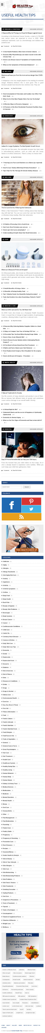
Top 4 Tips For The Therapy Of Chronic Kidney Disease (20, 170)
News (20, 1025)
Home (3, 1025)
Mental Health (7, 800)
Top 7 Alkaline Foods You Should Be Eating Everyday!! (20, 294)
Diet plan (30, 983)
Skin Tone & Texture (9, 882)
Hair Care (6, 753)
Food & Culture (7, 718)
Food (4, 715)
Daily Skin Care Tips (9, 647)
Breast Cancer (7, 619)
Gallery (14, 1025)
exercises (34, 986)
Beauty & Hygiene (8, 606)
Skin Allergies (7, 865)
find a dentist (29, 989)
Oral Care (6, 807)
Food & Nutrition (8, 725)
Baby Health (7, 599)
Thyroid (5, 906)
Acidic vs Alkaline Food (9, 969)
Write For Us (27, 1025)
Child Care (6, 630)
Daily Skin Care (8, 643)
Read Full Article (17, 46)
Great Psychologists (9, 749)
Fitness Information (9, 712)
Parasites (25, 1002)
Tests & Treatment (9, 903)
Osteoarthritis (7, 811)
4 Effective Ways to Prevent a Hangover (16, 104)
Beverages (6, 613)
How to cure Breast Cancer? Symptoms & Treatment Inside (22, 60)
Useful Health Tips (16, 1030)
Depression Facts (8, 660)
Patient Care (7, 828)
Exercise (6, 701)
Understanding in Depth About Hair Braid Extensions (20, 233)
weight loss (19, 1012)
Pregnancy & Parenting (10, 838)
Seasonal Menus (8, 852)
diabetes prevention (19, 983)
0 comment (6, 46)
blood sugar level (30, 973)
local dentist (6, 1002)
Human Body (7, 777)
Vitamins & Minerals (9, 920)
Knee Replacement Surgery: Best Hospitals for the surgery (22, 351)
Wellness (6, 927)
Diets (4, 677)
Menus (5, 804)
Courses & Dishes (9, 640)
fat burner (5, 989)
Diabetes (6, 667)
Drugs (5, 688)
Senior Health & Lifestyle (11, 855)
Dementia (6, 650)
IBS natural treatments (9, 996)
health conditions (7, 992)
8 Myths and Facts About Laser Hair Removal (17, 348)
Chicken (32, 976)
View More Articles (36, 29)
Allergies (6, 568)
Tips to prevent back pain (10, 1009)
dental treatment (28, 979)
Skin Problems (7, 879)
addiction (21, 969)
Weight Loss (7, 923)
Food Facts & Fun (8, 736)
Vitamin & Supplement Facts (12, 917)
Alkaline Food (31, 969)
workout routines (7, 1016)
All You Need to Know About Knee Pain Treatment (19, 345)
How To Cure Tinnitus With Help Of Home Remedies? (20, 168)
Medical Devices (8, 787)
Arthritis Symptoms (9, 589)
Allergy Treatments (9, 572)
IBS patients (21, 996)
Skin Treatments (8, 886)
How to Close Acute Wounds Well (13, 337)
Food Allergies (7, 732)
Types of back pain (8, 1012)
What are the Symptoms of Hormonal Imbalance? (18, 65)
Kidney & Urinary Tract (10, 783)
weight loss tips (30, 1012)
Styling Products (8, 893)
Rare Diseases (7, 845)
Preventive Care (8, 841)
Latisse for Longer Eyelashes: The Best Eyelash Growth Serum (21, 146)
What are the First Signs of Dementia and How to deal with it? (22, 420)
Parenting (6, 824)
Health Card (6, 759)
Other (4, 814)
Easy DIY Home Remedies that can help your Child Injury (19, 459)
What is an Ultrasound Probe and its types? (15, 270)
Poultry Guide (7, 831)
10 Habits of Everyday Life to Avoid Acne (16, 224)
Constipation (6, 979)
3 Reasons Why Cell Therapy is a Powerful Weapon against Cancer (22, 33)
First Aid (5, 708)
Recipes (5, 848)
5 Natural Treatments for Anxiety (12, 393)
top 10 (21, 1009)
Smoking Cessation (9, 889)
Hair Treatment (7, 756)
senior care (6, 1006)
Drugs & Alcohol (8, 691)
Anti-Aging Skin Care (9, 575)
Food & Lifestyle (8, 722)
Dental (5, 654)
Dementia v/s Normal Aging (12, 417)
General (5, 742)
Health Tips (19, 992)
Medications (7, 790)
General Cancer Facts (10, 746)
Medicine (6, 794)
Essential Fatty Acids (22, 986)
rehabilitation (34, 1002)
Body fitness (6, 976)
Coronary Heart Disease (10, 636)
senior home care (17, 1006)
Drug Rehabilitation (8, 986)
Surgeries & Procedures (10, 900)
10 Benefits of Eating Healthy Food (14, 291)
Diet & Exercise (8, 671)
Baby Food (6, 595)
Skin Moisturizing (8, 872)
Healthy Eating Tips (9, 766)
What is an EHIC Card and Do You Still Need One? (17, 310)
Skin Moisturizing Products (11, 876)
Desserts (6, 664)
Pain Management (8, 818)
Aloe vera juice (17, 973)
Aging (5, 565)
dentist (38, 979)
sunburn (38, 1006)
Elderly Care (7, 695)
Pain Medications (8, 821)
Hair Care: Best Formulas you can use (15, 227)
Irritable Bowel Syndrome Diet (28, 999)
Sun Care (6, 896)
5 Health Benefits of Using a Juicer (14, 288)
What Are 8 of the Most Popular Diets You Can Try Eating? (21, 99)
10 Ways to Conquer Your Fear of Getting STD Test (19, 331)
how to (27, 992)
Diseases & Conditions (10, 681)
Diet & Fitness (7, 674)
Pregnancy (6, 835)
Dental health (16, 979)
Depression (6, 657)
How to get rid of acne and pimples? (14, 230)
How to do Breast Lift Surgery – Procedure (16, 356)
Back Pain (6, 602)
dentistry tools (6, 983)
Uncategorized (7, 913)
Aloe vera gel (6, 973)
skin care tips (29, 1006)
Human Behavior (8, 773)
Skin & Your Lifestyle (9, 862)
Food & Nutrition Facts (10, 729)
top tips (29, 1009)
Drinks (5, 684)
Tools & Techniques (9, 910)
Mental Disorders (8, 797)
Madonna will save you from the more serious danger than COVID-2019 (22, 76)
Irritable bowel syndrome (9, 999)
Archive (4, 1027)
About (8, 1025)
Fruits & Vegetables (9, 739)
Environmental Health (10, 698)
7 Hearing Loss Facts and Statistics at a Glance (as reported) (22, 162)
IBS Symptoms (32, 996)
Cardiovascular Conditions (11, 626)
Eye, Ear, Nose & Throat (10, 705)
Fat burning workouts (17, 989)
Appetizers (6, 582)
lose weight (16, 1002)
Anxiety (5, 578)
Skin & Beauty (7, 859)
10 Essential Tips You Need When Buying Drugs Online (20, 334)
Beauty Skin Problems (10, 609)
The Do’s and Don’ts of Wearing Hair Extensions (16, 208)
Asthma (5, 592)
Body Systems (7, 616)
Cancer (5, 623)
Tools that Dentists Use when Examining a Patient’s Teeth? (21, 297)
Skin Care (6, 869)
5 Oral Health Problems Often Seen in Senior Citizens (20, 52)
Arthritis (5, 585)
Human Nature (7, 780)
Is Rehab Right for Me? (10, 409)
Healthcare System (9, 763)
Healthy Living (7, 770)
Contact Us (36, 1025)
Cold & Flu (6, 633)
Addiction (6, 561)
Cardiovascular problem (19, 976)
